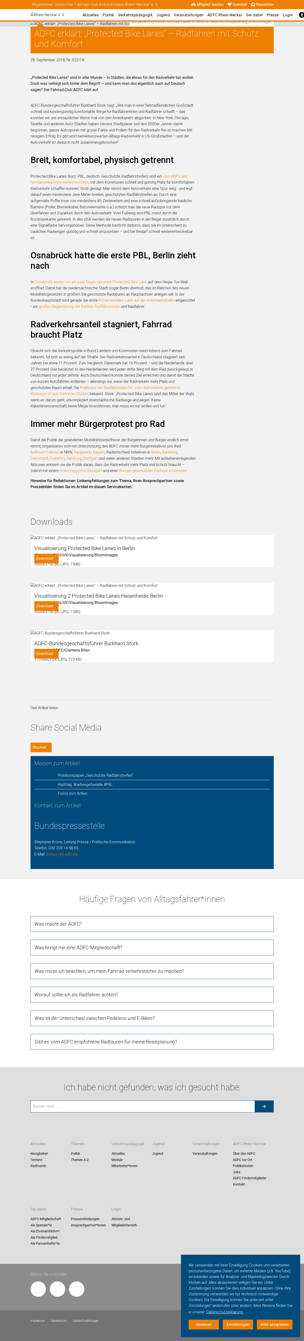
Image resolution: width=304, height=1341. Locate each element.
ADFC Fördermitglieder (250, 1178)
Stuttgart (90, 458)
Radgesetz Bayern (89, 452)
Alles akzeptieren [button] (275, 1324)
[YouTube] (76, 1289)
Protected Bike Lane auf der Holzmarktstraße (136, 300)
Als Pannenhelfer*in (45, 1244)
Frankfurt (57, 458)
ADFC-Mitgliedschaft (46, 1219)
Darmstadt (39, 458)
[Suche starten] (264, 1106)
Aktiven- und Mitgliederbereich (124, 1222)
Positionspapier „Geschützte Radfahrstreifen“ (95, 775)
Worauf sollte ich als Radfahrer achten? (76, 995)
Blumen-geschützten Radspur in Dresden (152, 470)
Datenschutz (59, 1320)
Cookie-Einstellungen (86, 1320)
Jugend (163, 15)
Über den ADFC (244, 1153)
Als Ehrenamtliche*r (45, 1231)
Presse (273, 15)
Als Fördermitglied (44, 1237)
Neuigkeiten (39, 1153)
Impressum (38, 1320)
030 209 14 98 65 (63, 848)
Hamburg (73, 458)
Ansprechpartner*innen (88, 1225)
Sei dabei (254, 15)
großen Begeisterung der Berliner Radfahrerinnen (79, 306)
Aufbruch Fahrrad (45, 452)
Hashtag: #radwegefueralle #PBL (85, 784)
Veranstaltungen (189, 15)
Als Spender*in (41, 1225)
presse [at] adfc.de (62, 854)
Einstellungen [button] (238, 1324)
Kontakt (239, 1184)
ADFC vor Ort (242, 1160)
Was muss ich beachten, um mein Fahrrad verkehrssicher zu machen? (109, 971)
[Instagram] (57, 1289)
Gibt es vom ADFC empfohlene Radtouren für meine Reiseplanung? (106, 1042)
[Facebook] (38, 1289)
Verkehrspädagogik (135, 15)
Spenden (239, 4)
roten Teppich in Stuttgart (81, 470)
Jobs (236, 1172)
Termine (36, 1160)
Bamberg (169, 452)
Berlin (155, 452)
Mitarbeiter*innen (124, 1166)
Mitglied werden (210, 4)
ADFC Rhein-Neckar (224, 15)
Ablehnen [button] (204, 1324)
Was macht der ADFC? (58, 924)
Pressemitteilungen (85, 1219)
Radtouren (38, 1166)
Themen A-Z (80, 1160)
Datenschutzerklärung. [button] (224, 1312)
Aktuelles (90, 15)
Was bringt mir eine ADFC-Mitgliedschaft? (78, 947)
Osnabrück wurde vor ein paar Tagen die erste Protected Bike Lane (91, 282)
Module (117, 1160)
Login (288, 15)
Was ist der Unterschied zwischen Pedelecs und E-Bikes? (95, 1018)
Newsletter (265, 4)
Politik (108, 15)
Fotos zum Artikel (72, 793)
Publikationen (243, 1166)
